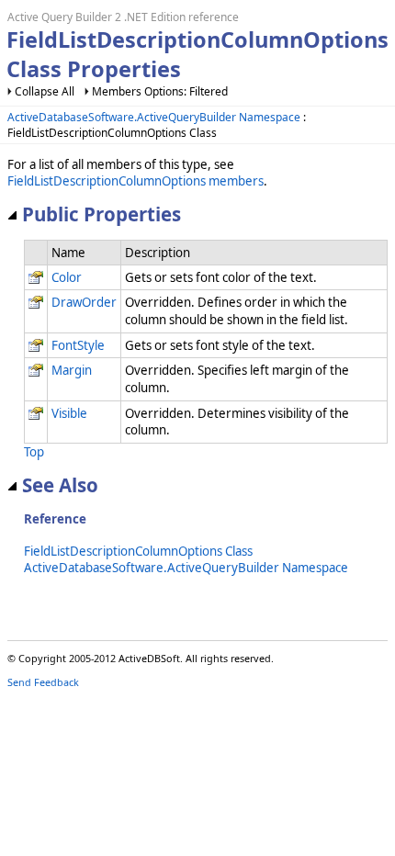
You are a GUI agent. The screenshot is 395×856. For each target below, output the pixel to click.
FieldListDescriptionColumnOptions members (135, 181)
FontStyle (78, 345)
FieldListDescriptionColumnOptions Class (138, 551)
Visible (69, 413)
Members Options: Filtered (160, 91)
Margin (71, 370)
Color (66, 277)
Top (34, 452)
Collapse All (44, 91)
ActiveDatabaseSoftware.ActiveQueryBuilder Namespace (153, 117)
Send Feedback (43, 682)
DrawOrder (84, 302)
